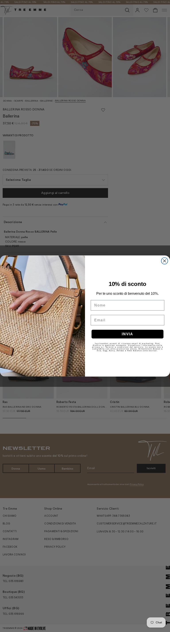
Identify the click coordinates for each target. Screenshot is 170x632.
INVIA (127, 334)
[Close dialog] (164, 261)
